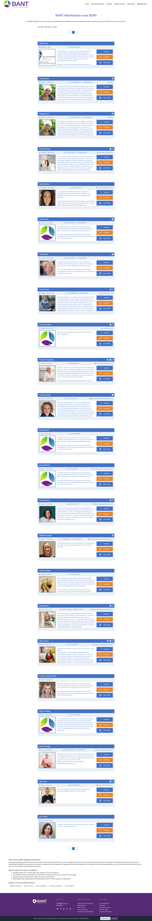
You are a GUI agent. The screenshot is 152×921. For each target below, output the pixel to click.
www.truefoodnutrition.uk (105, 363)
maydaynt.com (108, 328)
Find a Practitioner (104, 903)
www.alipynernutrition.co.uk (104, 645)
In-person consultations (56, 886)
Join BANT (102, 905)
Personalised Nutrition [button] (97, 4)
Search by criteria (28, 886)
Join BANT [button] (109, 4)
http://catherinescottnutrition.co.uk (102, 399)
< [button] (69, 32)
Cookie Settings (105, 918)
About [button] (87, 4)
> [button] (77, 32)
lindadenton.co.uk (107, 293)
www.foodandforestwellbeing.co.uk (101, 539)
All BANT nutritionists (15, 886)
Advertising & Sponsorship (85, 903)
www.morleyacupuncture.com (103, 469)
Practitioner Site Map (105, 912)
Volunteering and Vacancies (85, 912)
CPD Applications (83, 909)
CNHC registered (69, 886)
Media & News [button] (131, 4)
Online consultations (41, 886)
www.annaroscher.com (105, 188)
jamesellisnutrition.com (105, 785)
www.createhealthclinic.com (104, 504)
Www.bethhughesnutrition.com (103, 609)
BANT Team (81, 907)
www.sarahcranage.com (105, 750)
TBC (111, 82)
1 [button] (73, 32)
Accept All (114, 918)
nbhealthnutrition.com (106, 153)
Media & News (82, 905)
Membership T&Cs (104, 907)
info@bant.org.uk (62, 903)
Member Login (103, 909)
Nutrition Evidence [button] (119, 4)
